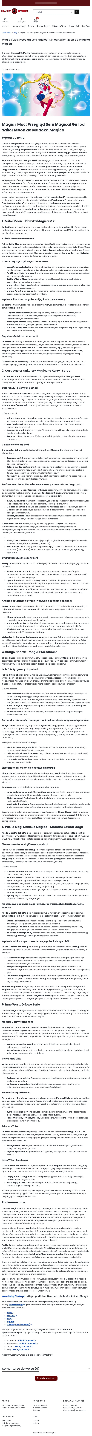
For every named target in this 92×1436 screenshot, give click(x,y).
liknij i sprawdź (29, 1343)
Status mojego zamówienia (13, 1408)
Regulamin (6, 1421)
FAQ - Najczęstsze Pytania (13, 1405)
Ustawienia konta (40, 1408)
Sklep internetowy (43, 1433)
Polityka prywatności (10, 1423)
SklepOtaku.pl (16, 1304)
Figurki (10, 1321)
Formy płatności (70, 1405)
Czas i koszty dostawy (72, 1408)
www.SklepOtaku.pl (13, 1296)
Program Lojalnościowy (11, 1425)
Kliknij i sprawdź (23, 1346)
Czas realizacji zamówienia (74, 1410)
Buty (9, 1318)
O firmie (36, 1423)
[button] (77, 12)
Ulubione (36, 1410)
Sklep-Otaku (6, 33)
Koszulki (11, 1315)
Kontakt (36, 1421)
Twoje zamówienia (40, 1405)
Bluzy (10, 1312)
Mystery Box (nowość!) (18, 1324)
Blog (15, 33)
